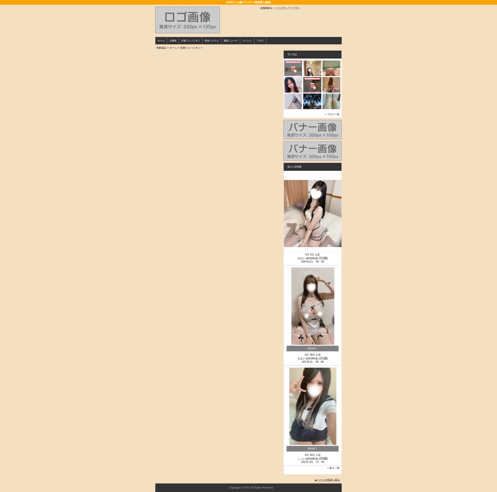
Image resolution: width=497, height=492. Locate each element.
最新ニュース (231, 40)
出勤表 (172, 40)
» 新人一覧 (333, 468)
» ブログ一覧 (332, 114)
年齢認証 (161, 47)
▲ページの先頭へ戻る (327, 479)
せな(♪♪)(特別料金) (307, 258)
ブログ (260, 40)
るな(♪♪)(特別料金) (307, 358)
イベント (247, 40)
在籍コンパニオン (190, 40)
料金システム (212, 40)
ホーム (161, 40)
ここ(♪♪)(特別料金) (307, 458)
